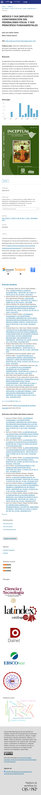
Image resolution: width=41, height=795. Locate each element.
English (5, 553)
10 (17, 401)
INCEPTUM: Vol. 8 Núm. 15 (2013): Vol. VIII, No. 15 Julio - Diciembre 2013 (22, 480)
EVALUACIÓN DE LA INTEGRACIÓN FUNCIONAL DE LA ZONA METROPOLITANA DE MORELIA (21, 307)
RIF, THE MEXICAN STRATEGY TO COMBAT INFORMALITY (20, 347)
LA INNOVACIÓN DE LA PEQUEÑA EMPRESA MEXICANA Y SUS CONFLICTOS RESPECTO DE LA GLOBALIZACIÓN (22, 497)
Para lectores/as (8, 523)
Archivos (10, 6)
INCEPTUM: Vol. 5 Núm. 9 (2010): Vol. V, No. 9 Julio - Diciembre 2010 (22, 324)
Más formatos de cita (9, 209)
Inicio (3, 6)
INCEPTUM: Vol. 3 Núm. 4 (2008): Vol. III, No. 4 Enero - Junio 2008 (21, 301)
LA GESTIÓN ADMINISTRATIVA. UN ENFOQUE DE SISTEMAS (20, 478)
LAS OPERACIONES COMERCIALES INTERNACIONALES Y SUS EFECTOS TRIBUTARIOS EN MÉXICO (22, 507)
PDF (6, 181)
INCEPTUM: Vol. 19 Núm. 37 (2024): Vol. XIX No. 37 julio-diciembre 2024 (21, 445)
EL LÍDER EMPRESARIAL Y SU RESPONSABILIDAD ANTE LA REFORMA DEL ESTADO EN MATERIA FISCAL (22, 450)
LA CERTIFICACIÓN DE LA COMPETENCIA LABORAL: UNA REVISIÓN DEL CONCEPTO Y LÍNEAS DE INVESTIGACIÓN (21, 357)
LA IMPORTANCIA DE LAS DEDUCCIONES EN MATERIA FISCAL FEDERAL (22, 433)
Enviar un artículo (10, 538)
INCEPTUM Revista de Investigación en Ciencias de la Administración (18, 773)
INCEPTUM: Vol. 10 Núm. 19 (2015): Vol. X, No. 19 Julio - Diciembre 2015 (22, 490)
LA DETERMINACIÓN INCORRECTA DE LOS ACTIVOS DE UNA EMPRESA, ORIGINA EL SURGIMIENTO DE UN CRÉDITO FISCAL (22, 486)
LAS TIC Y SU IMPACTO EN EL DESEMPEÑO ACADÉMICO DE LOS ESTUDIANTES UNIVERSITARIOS (22, 368)
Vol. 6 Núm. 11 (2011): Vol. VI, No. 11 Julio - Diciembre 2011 (19, 8)
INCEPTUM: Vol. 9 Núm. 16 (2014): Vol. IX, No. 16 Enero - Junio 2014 (21, 293)
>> (20, 401)
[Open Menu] (2, 2)
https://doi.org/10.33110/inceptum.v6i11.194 (20, 41)
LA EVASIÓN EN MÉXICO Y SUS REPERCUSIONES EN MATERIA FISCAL (20, 466)
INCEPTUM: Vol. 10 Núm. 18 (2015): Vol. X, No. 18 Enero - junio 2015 (21, 372)
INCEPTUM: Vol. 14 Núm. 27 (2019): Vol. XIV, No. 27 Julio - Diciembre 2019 (22, 350)
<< (3, 401)
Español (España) (9, 550)
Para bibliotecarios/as (9, 529)
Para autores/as (7, 526)
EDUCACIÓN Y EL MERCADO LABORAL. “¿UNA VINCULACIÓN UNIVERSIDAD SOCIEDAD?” (21, 392)
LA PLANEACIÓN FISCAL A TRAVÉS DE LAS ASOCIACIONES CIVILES (22, 459)
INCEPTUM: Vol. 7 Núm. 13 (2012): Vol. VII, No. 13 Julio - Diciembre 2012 (21, 500)
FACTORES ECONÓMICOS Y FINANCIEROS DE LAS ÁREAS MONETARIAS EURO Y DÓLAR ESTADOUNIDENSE (22, 381)
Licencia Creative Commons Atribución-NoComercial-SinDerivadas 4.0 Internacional (20, 760)
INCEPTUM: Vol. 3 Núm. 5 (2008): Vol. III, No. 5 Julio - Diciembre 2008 (22, 454)
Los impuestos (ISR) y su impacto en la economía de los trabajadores (22, 441)
